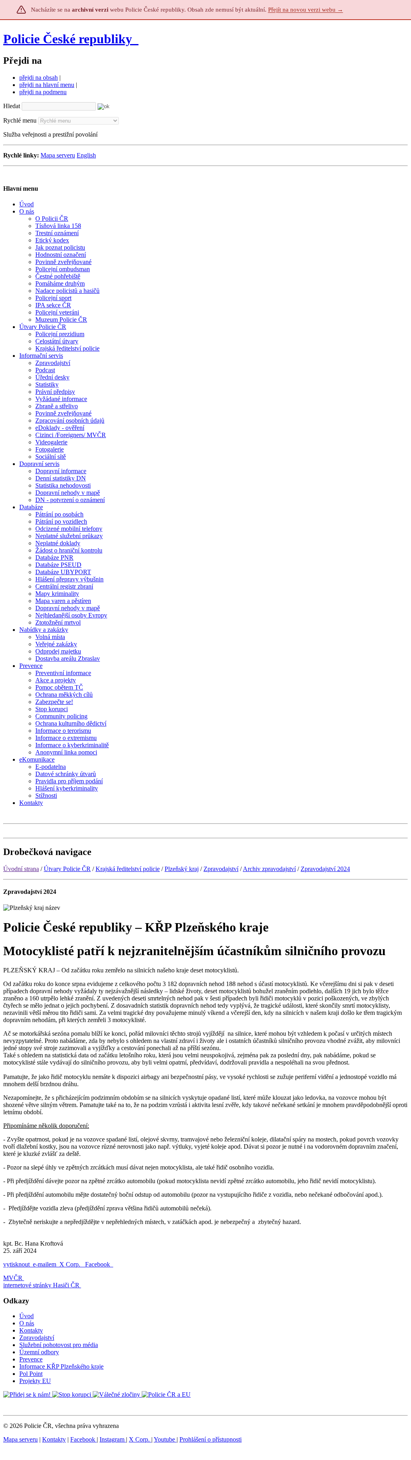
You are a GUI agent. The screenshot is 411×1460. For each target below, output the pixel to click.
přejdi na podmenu (43, 92)
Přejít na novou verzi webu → (305, 9)
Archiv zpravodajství (269, 868)
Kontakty (31, 1330)
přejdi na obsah (38, 77)
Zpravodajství (220, 868)
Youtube (165, 1439)
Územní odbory (39, 1352)
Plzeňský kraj (182, 868)
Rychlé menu (20, 120)
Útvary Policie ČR (67, 868)
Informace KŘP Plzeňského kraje (61, 1366)
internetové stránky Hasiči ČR (41, 1285)
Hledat (11, 106)
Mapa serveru (58, 155)
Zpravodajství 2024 (325, 868)
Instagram (113, 1439)
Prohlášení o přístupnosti (210, 1439)
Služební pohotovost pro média (58, 1344)
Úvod (26, 1316)
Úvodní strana (21, 868)
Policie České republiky (67, 39)
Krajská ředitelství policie (128, 868)
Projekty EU (35, 1380)
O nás (26, 1323)
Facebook (98, 1264)
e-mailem (44, 1264)
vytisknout (16, 1264)
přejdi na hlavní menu (46, 84)
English (86, 155)
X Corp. (70, 1264)
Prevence (31, 1359)
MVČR (12, 1277)
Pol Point (31, 1373)
